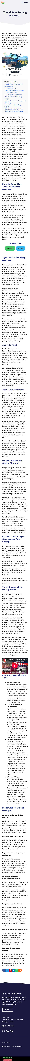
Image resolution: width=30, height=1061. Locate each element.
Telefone (20, 248)
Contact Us (7, 1010)
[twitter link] (7, 1031)
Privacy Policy (6, 1046)
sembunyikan (14, 81)
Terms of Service (16, 1046)
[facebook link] (11, 1031)
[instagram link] (3, 1031)
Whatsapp (10, 248)
